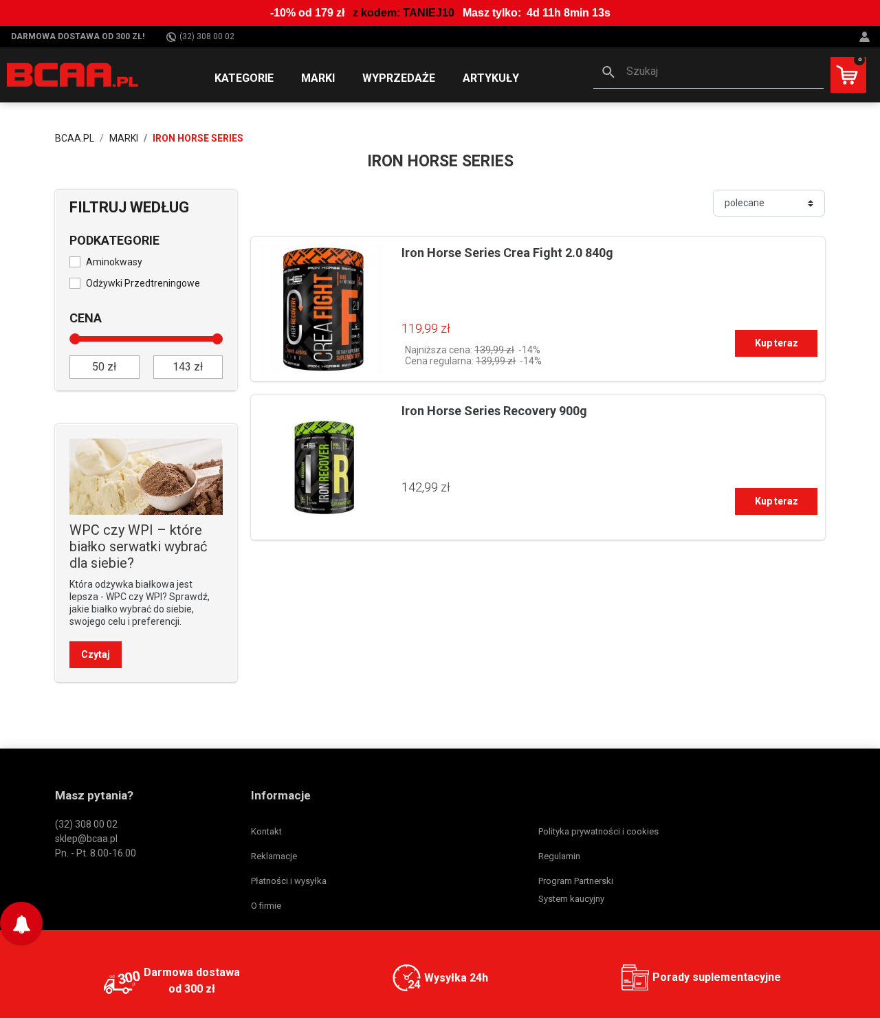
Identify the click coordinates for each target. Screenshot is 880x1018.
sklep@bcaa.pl (86, 838)
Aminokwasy (114, 261)
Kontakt (266, 831)
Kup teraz (776, 343)
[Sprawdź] (146, 475)
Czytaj (95, 654)
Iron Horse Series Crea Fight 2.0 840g (507, 252)
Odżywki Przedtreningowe (143, 283)
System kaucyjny (571, 899)
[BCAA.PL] (73, 74)
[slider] (74, 338)
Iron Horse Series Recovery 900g (494, 410)
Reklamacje (274, 856)
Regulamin (559, 856)
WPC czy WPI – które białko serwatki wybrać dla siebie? (138, 546)
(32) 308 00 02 (206, 36)
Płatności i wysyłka (289, 881)
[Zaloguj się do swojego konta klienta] (866, 37)
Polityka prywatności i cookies (598, 831)
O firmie (266, 905)
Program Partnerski (575, 881)
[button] (708, 73)
